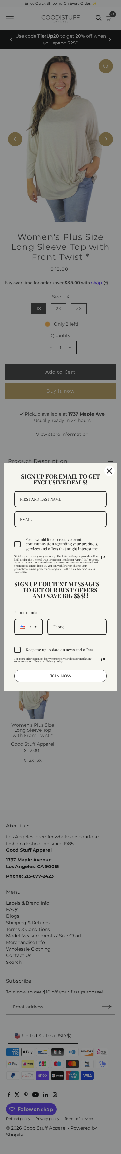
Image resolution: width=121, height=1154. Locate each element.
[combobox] (28, 627)
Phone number (27, 612)
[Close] (109, 471)
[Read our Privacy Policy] (103, 558)
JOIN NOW (60, 675)
